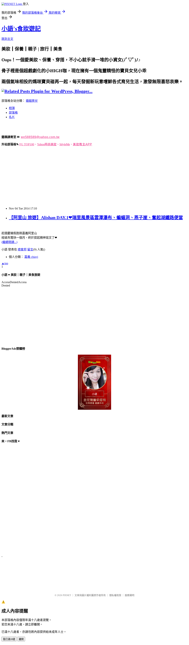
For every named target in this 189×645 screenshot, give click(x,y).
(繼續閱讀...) (9, 242)
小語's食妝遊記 (21, 28)
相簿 (12, 108)
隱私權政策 (115, 595)
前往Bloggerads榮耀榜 (94, 382)
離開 (21, 639)
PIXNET (67, 595)
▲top (4, 263)
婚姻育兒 (32, 100)
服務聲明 (129, 595)
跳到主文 (7, 38)
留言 (30, 249)
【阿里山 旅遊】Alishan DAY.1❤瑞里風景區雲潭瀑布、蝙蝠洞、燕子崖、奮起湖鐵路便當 (96, 217)
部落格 (13, 112)
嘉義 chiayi (31, 256)
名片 (12, 117)
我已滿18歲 (9, 639)
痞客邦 (22, 249)
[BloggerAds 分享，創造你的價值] (94, 362)
